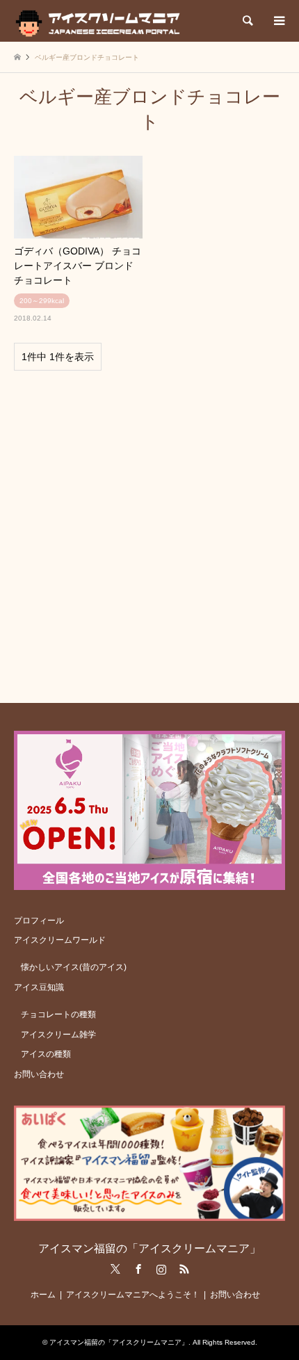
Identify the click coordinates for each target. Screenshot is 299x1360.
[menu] (278, 21)
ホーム (43, 1295)
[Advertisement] (149, 530)
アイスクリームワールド (60, 940)
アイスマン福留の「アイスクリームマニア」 (149, 1248)
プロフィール (39, 920)
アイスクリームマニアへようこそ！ (133, 1295)
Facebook (138, 1269)
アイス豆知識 (39, 987)
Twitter (115, 1269)
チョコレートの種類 (58, 1014)
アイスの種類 (46, 1054)
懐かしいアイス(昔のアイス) (74, 967)
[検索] (247, 21)
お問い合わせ (39, 1074)
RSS (184, 1269)
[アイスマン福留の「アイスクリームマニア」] (101, 21)
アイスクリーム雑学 (58, 1034)
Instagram (161, 1269)
